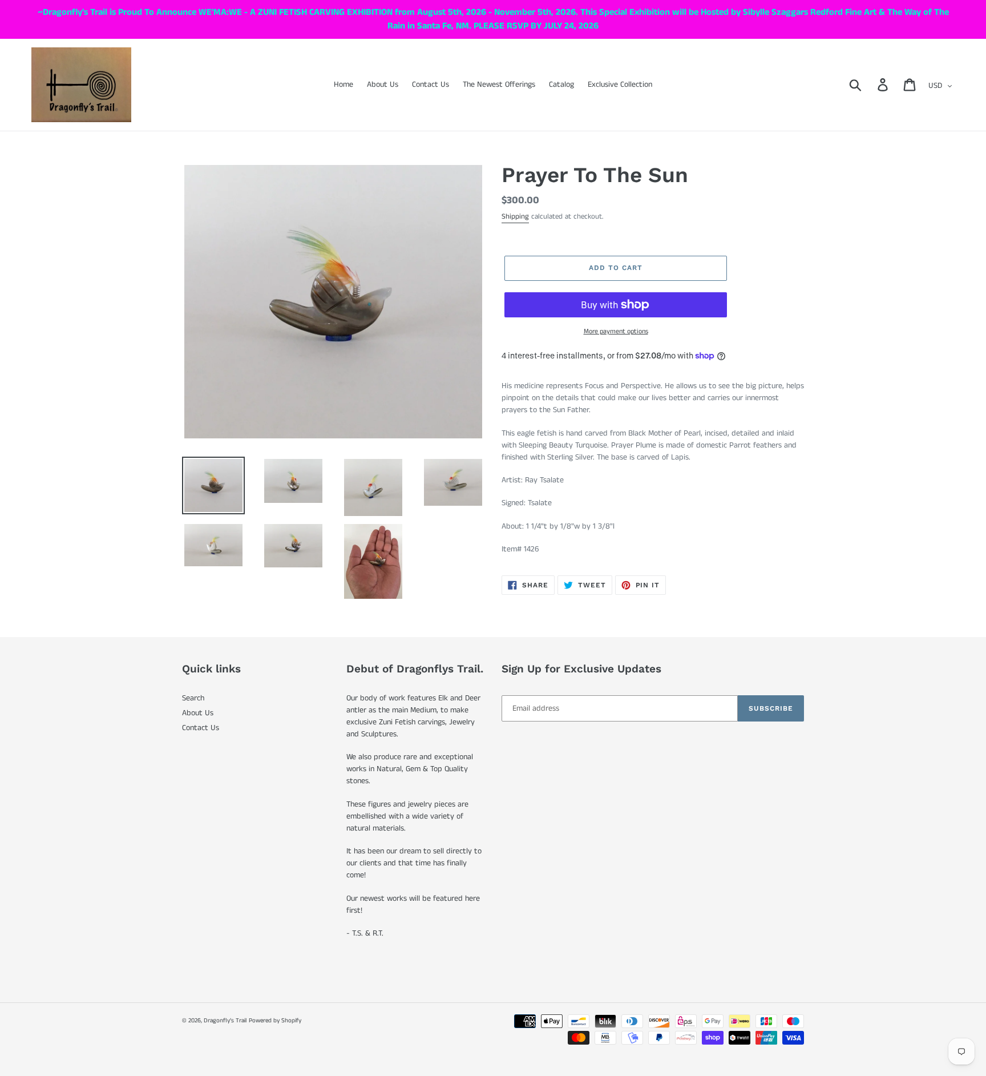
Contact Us (200, 728)
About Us (197, 713)
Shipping (515, 216)
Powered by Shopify (275, 1020)
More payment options (616, 331)
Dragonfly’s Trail (225, 1020)
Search (193, 698)
